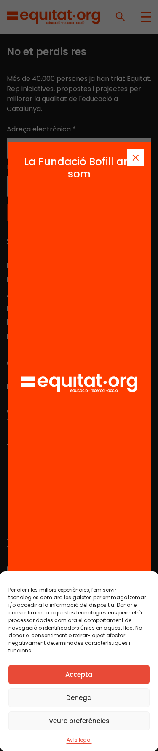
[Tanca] (135, 157)
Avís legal (79, 739)
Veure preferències (79, 720)
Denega (79, 697)
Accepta (79, 674)
